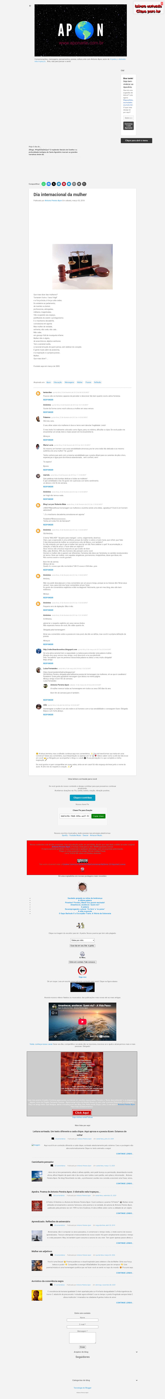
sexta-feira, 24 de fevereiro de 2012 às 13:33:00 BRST (70, 530)
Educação (58, 382)
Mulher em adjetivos (42, 1251)
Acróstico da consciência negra (47, 1281)
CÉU (45, 705)
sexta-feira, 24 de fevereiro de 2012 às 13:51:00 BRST (70, 615)
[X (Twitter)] (54, 184)
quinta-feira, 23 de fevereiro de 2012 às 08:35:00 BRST (71, 392)
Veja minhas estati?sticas (82, 1117)
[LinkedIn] (59, 184)
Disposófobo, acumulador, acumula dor (128, 102)
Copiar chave (98, 816)
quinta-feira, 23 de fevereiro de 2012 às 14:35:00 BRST (69, 417)
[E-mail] (74, 184)
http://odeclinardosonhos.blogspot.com (60, 649)
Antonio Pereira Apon (59, 685)
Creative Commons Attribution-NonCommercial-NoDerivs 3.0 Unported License (94, 864)
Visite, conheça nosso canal (41, 1044)
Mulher (79, 382)
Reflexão (97, 382)
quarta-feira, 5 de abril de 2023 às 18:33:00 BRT (63, 705)
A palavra (85, 907)
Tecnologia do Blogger (82, 1388)
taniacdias (47, 392)
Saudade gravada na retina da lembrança (85, 898)
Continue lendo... (124, 1154)
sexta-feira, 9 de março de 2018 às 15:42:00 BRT (74, 668)
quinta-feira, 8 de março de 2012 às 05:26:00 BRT (94, 649)
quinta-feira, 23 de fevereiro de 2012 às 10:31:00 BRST (70, 405)
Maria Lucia (48, 445)
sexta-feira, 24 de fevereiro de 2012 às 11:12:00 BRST (68, 475)
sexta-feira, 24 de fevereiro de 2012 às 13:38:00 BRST (70, 575)
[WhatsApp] (44, 184)
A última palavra (85, 900)
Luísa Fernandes (50, 668)
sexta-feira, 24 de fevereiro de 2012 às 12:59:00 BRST (85, 504)
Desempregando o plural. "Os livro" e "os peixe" (85, 909)
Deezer (85, 835)
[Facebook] (49, 184)
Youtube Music (75, 835)
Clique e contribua (82, 797)
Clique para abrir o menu (136, 141)
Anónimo (47, 530)
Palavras (46, 417)
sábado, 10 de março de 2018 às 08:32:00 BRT (85, 685)
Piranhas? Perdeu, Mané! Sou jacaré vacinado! (85, 903)
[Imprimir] (79, 184)
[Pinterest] (64, 184)
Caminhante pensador (43, 1162)
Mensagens (69, 382)
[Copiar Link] (84, 184)
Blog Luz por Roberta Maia (54, 504)
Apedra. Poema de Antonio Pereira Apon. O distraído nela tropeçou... (66, 1191)
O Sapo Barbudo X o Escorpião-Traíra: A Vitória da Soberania (85, 913)
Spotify (65, 835)
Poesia (88, 382)
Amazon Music (96, 835)
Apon (49, 382)
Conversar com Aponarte (129, 126)
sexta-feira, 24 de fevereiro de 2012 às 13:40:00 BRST (70, 603)
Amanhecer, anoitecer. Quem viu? (85, 905)
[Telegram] (69, 184)
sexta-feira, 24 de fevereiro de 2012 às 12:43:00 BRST (70, 492)
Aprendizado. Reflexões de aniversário (51, 1221)
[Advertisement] (110, 162)
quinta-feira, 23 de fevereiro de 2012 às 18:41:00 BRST (72, 445)
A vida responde (85, 911)
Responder (48, 400)
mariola (46, 475)
